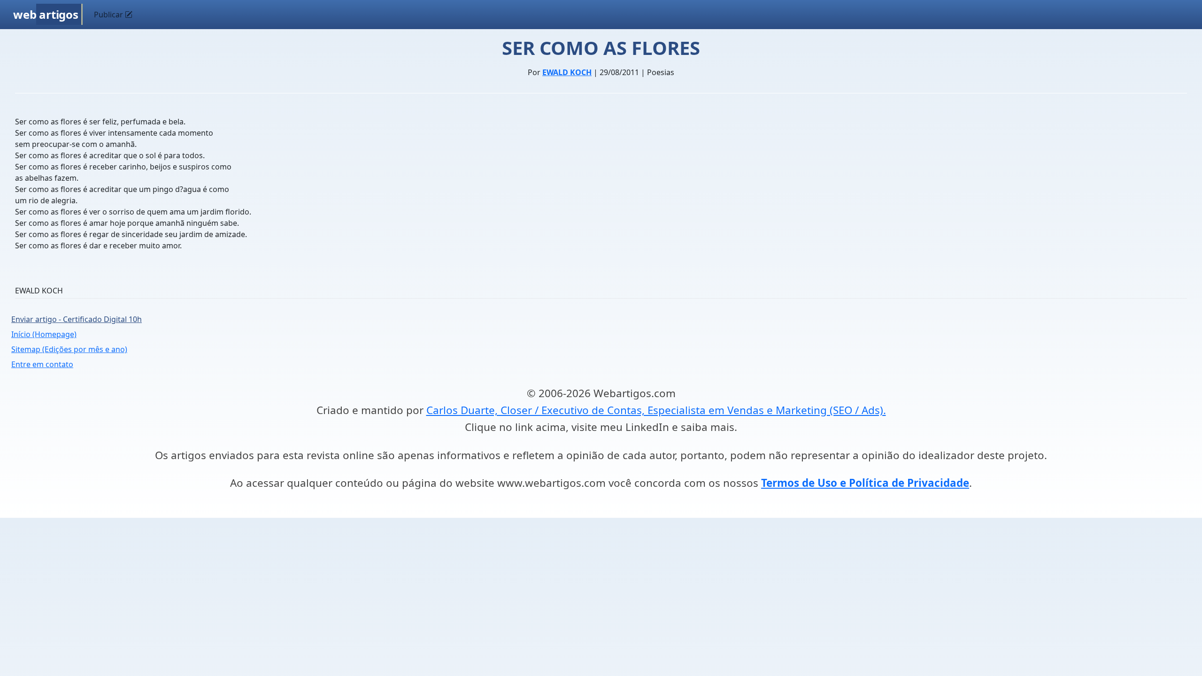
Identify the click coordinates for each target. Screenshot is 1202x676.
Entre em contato (42, 364)
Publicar (109, 14)
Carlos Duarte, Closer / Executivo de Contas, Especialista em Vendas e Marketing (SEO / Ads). (656, 410)
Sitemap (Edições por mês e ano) (69, 349)
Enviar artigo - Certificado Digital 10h (76, 319)
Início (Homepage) (44, 334)
